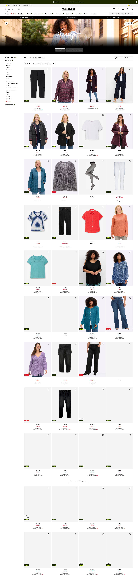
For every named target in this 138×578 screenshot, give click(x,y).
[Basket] (132, 9)
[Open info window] (136, 2)
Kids (19, 9)
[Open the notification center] (123, 9)
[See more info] (37, 111)
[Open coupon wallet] (114, 9)
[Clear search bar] (131, 13)
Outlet (9, 5)
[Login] (118, 9)
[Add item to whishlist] (48, 70)
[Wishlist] (127, 9)
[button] (118, 58)
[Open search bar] (110, 13)
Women (7, 9)
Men (13, 9)
